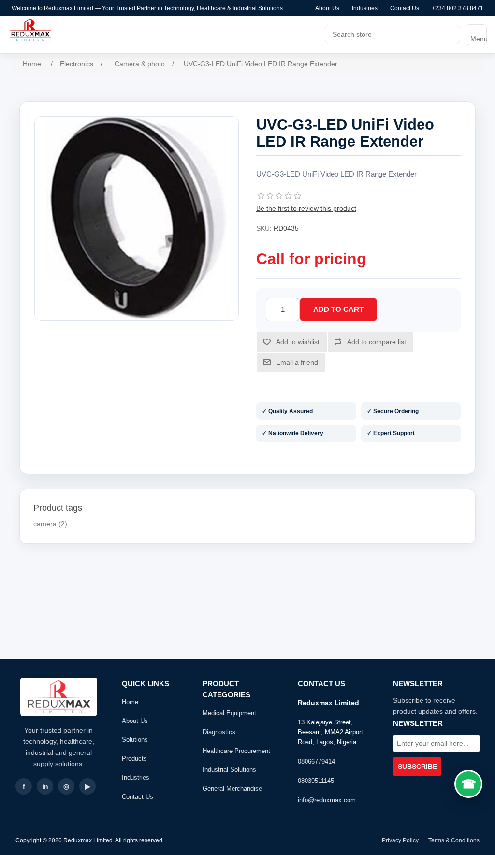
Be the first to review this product (306, 208)
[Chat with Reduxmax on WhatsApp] (468, 784)
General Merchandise (232, 788)
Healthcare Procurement (236, 750)
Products (134, 758)
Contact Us (404, 8)
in (45, 786)
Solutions (135, 739)
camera (45, 524)
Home (130, 702)
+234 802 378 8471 (457, 8)
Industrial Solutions (229, 769)
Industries (365, 8)
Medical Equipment (229, 713)
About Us (327, 8)
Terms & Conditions (454, 840)
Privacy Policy (400, 840)
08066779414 (316, 761)
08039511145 (316, 780)
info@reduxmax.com (327, 800)
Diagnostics (219, 732)
